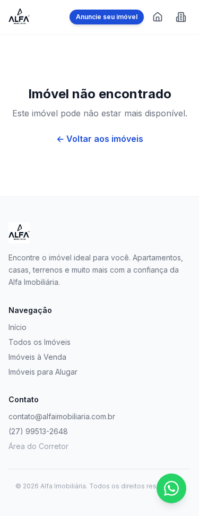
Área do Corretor (38, 446)
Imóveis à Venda (37, 356)
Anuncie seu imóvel (106, 17)
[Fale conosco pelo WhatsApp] (171, 488)
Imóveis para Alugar (42, 371)
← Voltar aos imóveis (99, 138)
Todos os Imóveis (39, 341)
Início (17, 327)
